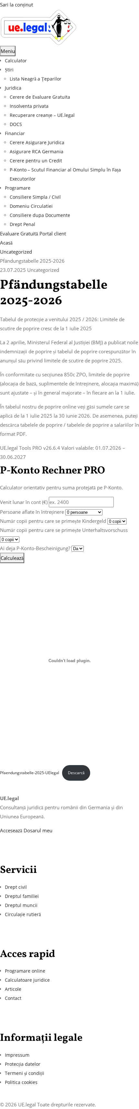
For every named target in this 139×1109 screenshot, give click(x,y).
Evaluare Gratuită (19, 233)
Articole (13, 989)
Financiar (15, 133)
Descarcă (76, 772)
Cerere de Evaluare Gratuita (40, 97)
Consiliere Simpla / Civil (35, 197)
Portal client (52, 233)
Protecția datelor (22, 1064)
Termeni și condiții (24, 1073)
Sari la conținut (16, 4)
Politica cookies (21, 1082)
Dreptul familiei (22, 896)
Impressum (17, 1055)
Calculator (16, 60)
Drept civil (16, 887)
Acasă (6, 242)
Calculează (12, 558)
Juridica (13, 88)
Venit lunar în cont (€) (24, 502)
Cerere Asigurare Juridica (37, 142)
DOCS (16, 124)
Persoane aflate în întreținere (32, 512)
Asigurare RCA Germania (36, 151)
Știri (9, 70)
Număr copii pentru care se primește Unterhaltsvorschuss (64, 530)
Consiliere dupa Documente (40, 215)
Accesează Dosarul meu (26, 830)
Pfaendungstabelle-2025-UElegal (29, 772)
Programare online (25, 971)
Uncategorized (16, 251)
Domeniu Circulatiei (31, 206)
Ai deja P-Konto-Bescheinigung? (35, 548)
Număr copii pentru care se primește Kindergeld (53, 521)
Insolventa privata (29, 106)
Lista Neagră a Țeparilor (35, 79)
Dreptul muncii (21, 905)
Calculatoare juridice (27, 980)
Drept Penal (22, 224)
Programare (17, 188)
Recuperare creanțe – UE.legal (42, 115)
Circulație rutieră (23, 914)
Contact (13, 998)
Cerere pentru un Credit (36, 161)
